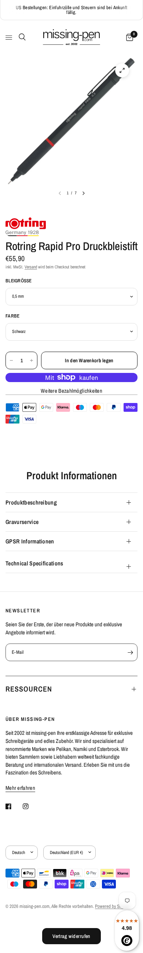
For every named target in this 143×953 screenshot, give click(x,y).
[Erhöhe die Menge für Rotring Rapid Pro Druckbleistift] (31, 360)
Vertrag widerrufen (71, 936)
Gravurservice (22, 522)
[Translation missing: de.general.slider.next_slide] (83, 193)
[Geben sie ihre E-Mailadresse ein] (130, 652)
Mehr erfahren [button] (20, 788)
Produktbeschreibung (31, 502)
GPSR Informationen (30, 541)
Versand (31, 267)
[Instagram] (31, 806)
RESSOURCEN (29, 689)
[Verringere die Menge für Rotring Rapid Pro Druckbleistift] (11, 360)
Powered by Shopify (112, 906)
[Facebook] (14, 806)
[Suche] (21, 37)
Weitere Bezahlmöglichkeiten (71, 391)
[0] (128, 37)
